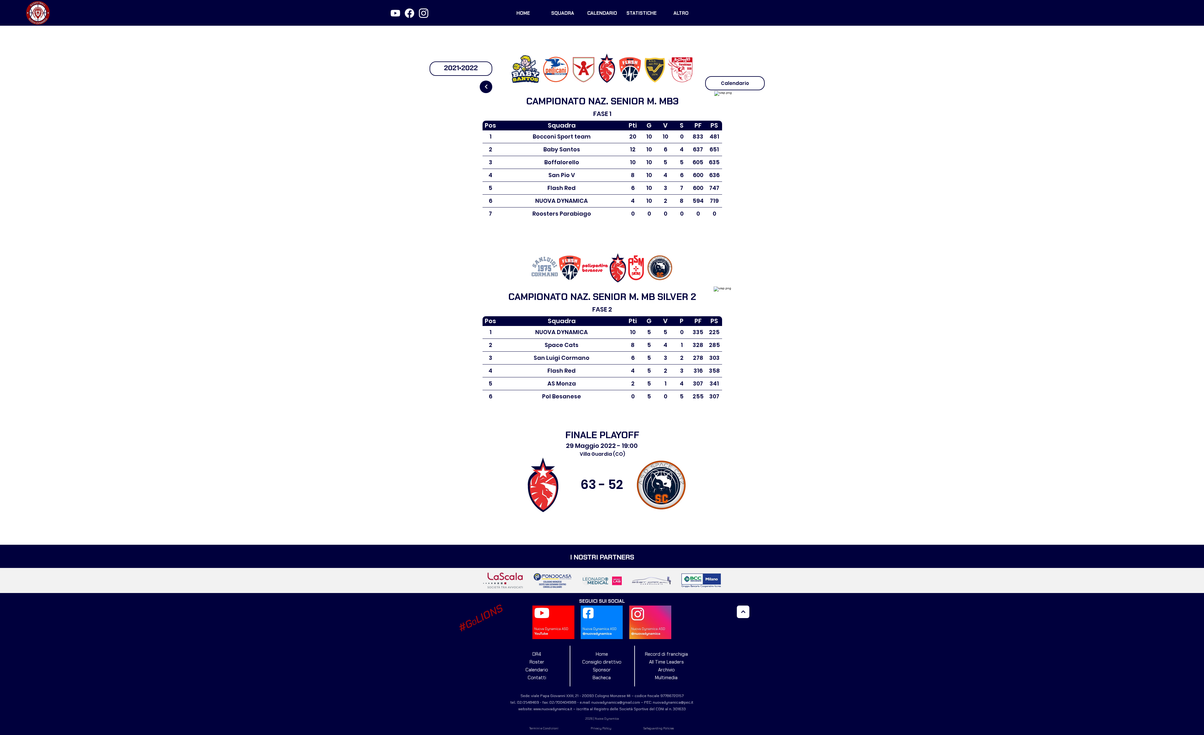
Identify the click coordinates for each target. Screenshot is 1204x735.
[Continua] (486, 87)
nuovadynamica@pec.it (673, 702)
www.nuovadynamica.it (552, 708)
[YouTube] (395, 13)
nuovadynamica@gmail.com (615, 702)
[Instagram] (423, 13)
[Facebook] (409, 13)
